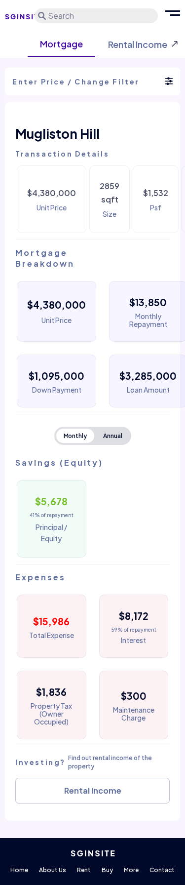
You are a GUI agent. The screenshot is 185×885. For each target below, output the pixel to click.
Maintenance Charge (133, 714)
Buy (107, 870)
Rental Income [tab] (137, 44)
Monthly (75, 436)
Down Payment (56, 390)
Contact (162, 870)
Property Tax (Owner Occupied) (51, 713)
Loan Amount (148, 390)
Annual (112, 436)
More (131, 870)
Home (19, 870)
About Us (52, 870)
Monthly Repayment (148, 320)
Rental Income (92, 790)
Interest (133, 640)
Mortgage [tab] (61, 43)
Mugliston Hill (57, 133)
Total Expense (51, 635)
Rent (84, 870)
